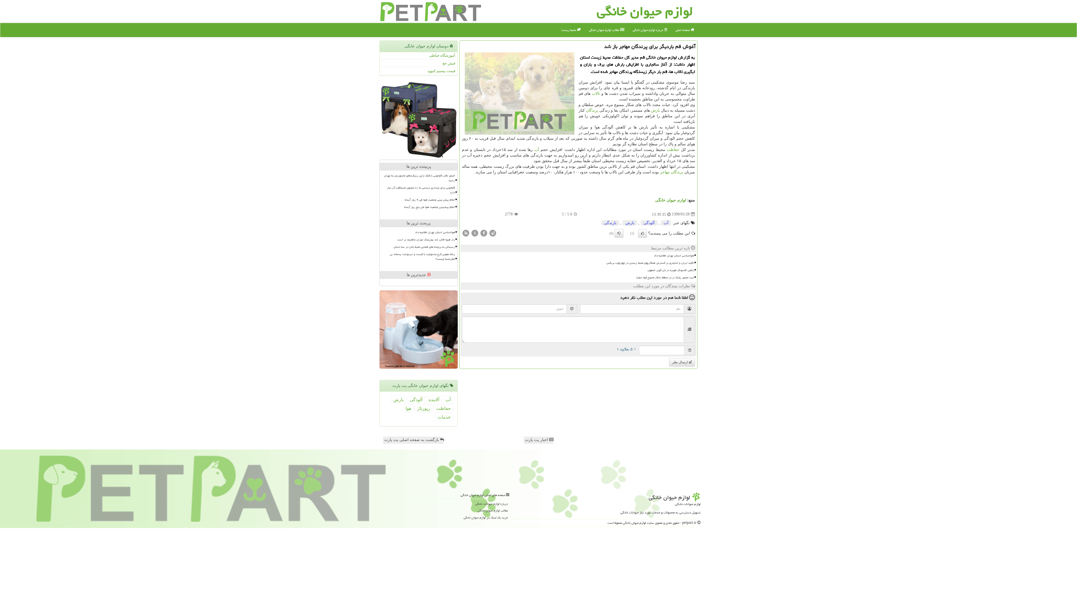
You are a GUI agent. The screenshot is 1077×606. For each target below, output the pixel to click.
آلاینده (434, 399)
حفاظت (673, 150)
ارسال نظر (680, 362)
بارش (655, 110)
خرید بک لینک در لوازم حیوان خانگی (486, 517)
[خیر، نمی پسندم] (619, 233)
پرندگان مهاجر (671, 172)
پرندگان (592, 110)
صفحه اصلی (683, 30)
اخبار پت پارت (537, 440)
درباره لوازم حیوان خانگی (648, 30)
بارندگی (610, 223)
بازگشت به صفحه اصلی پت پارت (412, 440)
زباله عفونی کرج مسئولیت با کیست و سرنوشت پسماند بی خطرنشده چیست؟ (422, 256)
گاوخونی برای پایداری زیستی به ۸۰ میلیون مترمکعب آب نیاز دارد (421, 190)
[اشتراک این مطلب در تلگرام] (493, 233)
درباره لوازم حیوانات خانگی (491, 504)
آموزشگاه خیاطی (442, 55)
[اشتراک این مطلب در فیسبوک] (484, 233)
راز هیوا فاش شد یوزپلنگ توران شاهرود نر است (426, 239)
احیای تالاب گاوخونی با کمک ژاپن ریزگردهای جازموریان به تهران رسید (419, 178)
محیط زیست (569, 30)
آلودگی (649, 223)
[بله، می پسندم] (642, 233)
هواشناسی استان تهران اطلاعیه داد (674, 255)
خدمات (444, 417)
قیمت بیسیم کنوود (441, 71)
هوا (408, 408)
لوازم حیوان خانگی (670, 200)
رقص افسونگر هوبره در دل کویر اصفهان (671, 270)
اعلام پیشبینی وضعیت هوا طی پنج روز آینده (429, 207)
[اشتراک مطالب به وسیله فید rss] (466, 233)
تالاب (596, 93)
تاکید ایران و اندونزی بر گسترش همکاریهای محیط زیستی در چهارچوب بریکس (650, 263)
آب (536, 150)
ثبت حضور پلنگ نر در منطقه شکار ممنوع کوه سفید (665, 277)
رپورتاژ (423, 408)
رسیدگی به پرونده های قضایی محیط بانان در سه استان (424, 247)
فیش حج (448, 63)
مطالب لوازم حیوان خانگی (604, 30)
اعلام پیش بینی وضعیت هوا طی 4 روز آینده (430, 200)
